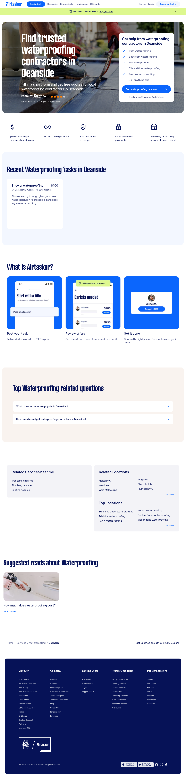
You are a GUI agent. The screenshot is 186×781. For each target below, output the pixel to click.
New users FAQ (25, 728)
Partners (22, 724)
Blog (52, 704)
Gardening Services (120, 695)
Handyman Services (120, 679)
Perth (149, 691)
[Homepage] (13, 4)
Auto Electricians (119, 699)
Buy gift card (106, 11)
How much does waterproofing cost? (29, 605)
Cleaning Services (119, 683)
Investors (54, 716)
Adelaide (150, 695)
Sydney (150, 679)
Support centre (88, 691)
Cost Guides (24, 699)
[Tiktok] (166, 764)
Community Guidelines (59, 691)
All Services (116, 708)
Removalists (117, 691)
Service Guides (25, 704)
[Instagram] (161, 764)
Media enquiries (56, 687)
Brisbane (150, 687)
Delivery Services (119, 687)
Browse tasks (87, 683)
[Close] (175, 11)
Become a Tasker (168, 4)
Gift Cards (23, 716)
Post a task (36, 4)
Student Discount (26, 720)
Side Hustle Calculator (28, 691)
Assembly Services (119, 704)
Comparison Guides (26, 708)
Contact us (54, 708)
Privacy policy (55, 712)
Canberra (151, 704)
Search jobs (23, 695)
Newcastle (151, 699)
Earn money (23, 687)
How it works (24, 679)
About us (53, 679)
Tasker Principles (57, 695)
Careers (53, 683)
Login (84, 687)
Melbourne (151, 683)
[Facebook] (156, 764)
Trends (21, 712)
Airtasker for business (27, 683)
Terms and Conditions (59, 699)
